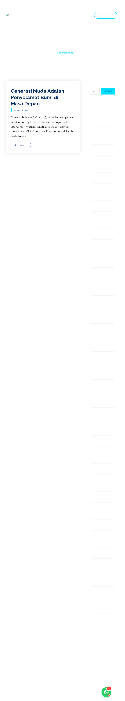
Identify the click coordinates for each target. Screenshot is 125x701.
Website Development (101, 609)
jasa (94, 270)
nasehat (97, 360)
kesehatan (99, 281)
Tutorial (97, 567)
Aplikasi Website (103, 130)
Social (96, 500)
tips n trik (98, 556)
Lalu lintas (98, 298)
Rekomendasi (101, 449)
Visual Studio (100, 595)
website (97, 600)
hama (95, 237)
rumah (96, 472)
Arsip (95, 141)
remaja (96, 460)
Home (23, 29)
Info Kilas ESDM (102, 248)
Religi (95, 455)
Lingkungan (99, 309)
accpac (96, 119)
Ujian (95, 578)
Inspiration (99, 253)
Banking (97, 153)
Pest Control (100, 410)
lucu (94, 337)
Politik (96, 416)
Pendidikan (99, 393)
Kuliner (96, 293)
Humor (96, 242)
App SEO (98, 136)
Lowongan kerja (102, 332)
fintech (96, 209)
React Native (100, 444)
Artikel (96, 147)
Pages (37, 29)
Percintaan (99, 399)
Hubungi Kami (29, 35)
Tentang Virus (101, 544)
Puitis (95, 438)
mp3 (95, 354)
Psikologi (98, 432)
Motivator (98, 348)
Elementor (99, 175)
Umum (96, 584)
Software (98, 505)
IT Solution (99, 265)
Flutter (96, 214)
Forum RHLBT (101, 220)
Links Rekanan (101, 321)
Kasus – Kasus (101, 276)
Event (96, 192)
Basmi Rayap (100, 158)
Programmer (100, 421)
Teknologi (98, 533)
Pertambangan (101, 404)
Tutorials (97, 572)
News (95, 365)
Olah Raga (98, 376)
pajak (95, 382)
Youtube (97, 627)
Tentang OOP (101, 539)
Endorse (97, 181)
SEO (94, 488)
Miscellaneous (101, 343)
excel (95, 197)
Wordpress (99, 616)
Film (94, 203)
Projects (53, 29)
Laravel (97, 304)
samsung (98, 477)
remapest (98, 466)
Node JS (97, 371)
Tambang (98, 522)
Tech (95, 528)
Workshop (98, 622)
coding (96, 164)
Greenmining (100, 231)
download (98, 169)
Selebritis (98, 483)
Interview (98, 259)
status (96, 511)
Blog (98, 29)
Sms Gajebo (99, 494)
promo (96, 427)
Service (71, 29)
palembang (99, 388)
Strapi (96, 516)
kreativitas (98, 287)
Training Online (102, 561)
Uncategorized (101, 589)
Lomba (96, 326)
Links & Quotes (102, 315)
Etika (95, 186)
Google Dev (99, 225)
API (94, 125)
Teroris (96, 550)
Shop (85, 29)
